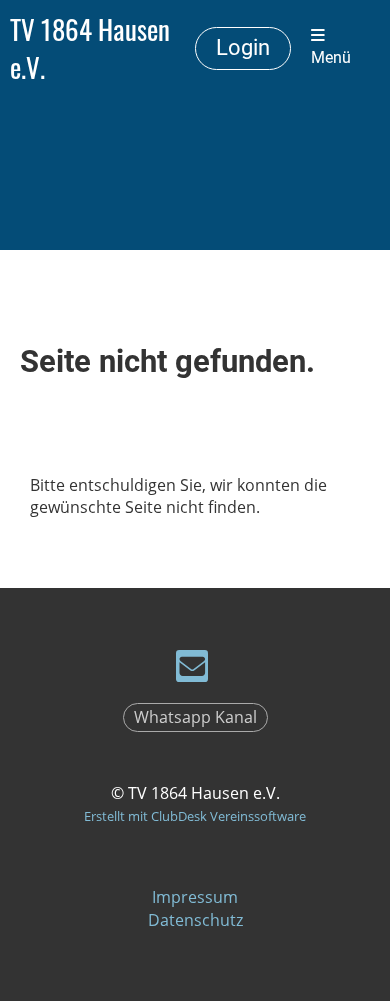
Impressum (195, 897)
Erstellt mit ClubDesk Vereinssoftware (195, 816)
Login (243, 47)
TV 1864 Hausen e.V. (90, 48)
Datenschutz (195, 920)
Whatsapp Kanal (195, 717)
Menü (331, 58)
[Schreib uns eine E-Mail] (192, 669)
